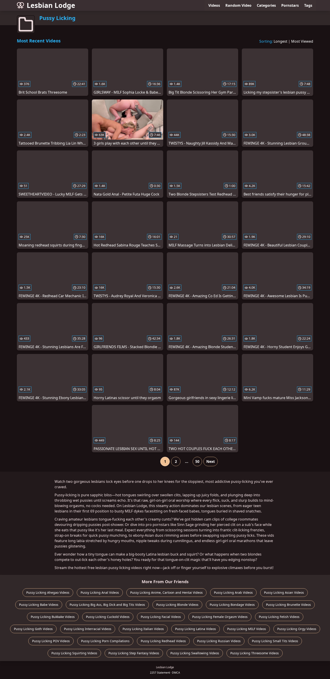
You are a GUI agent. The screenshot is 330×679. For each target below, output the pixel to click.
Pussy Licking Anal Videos (100, 592)
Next (210, 461)
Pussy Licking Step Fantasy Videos (133, 653)
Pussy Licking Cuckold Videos (108, 617)
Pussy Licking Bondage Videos (232, 604)
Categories (266, 5)
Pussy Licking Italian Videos (143, 629)
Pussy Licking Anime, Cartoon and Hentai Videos (166, 592)
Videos (214, 5)
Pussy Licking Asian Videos (284, 592)
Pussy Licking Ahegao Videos (47, 592)
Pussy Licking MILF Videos (246, 629)
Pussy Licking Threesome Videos (254, 653)
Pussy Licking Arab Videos (233, 592)
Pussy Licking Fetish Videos (279, 617)
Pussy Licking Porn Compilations (105, 641)
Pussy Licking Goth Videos (33, 629)
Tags (308, 5)
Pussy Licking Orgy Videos (296, 629)
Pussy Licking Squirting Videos (74, 653)
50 (197, 461)
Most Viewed (302, 41)
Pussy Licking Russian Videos (219, 641)
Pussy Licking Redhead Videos (163, 641)
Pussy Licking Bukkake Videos (53, 617)
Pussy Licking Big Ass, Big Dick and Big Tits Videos (107, 604)
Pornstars (290, 5)
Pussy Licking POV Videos (51, 641)
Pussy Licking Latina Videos (195, 629)
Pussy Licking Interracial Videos (87, 629)
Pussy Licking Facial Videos (161, 617)
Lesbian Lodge (51, 5)
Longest (280, 41)
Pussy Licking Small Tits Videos (275, 641)
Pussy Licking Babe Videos (38, 604)
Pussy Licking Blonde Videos (177, 604)
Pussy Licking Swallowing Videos (194, 653)
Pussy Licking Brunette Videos (288, 604)
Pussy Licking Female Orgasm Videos (220, 617)
